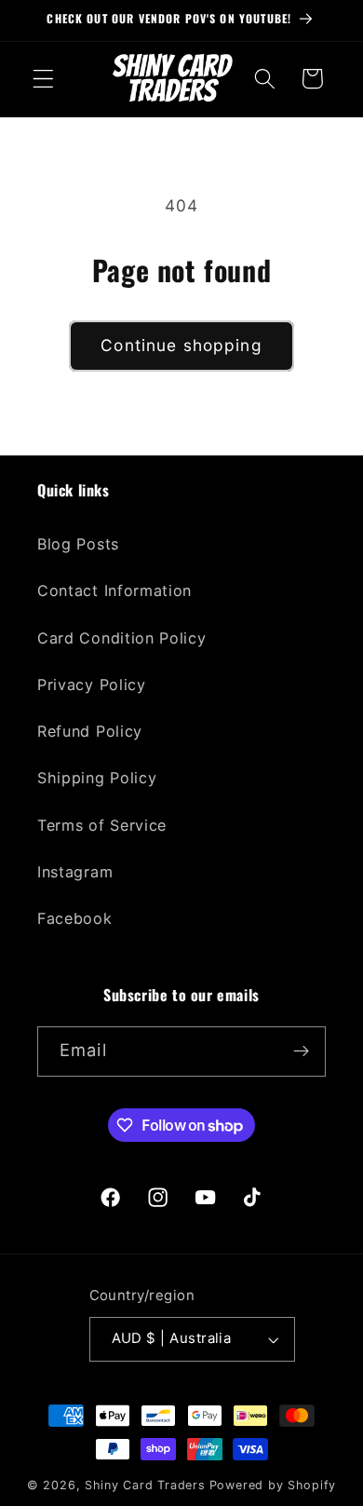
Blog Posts (78, 544)
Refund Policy (89, 731)
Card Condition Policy (122, 638)
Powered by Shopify (273, 1485)
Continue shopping (181, 345)
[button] (43, 78)
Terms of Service (102, 825)
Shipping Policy (96, 777)
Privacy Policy (91, 684)
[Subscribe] (301, 1051)
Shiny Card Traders (145, 1485)
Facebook (75, 918)
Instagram (75, 871)
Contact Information (114, 590)
